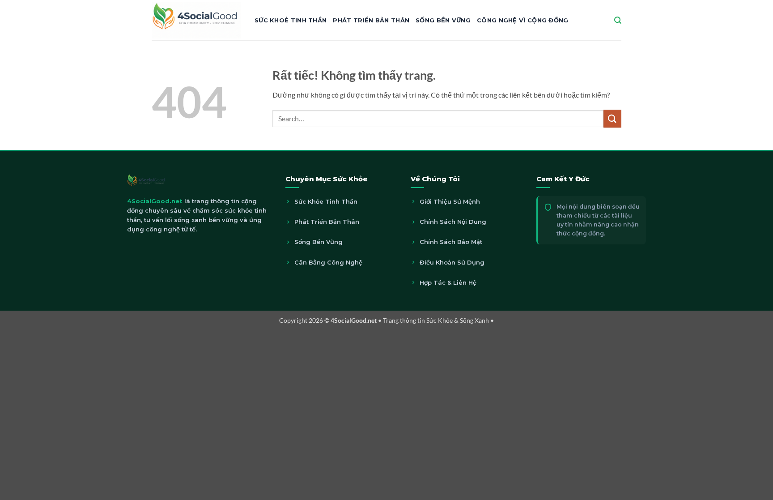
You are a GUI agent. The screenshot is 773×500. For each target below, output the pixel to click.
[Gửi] (612, 118)
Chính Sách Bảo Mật (451, 241)
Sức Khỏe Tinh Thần (325, 201)
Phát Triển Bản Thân (371, 20)
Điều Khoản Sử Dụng (452, 262)
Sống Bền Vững (443, 20)
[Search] (617, 20)
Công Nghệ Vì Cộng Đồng (523, 20)
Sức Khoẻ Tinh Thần (291, 20)
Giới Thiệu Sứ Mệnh (450, 201)
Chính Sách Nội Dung (453, 221)
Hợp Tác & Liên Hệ (448, 282)
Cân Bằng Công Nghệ (328, 262)
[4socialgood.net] (196, 20)
